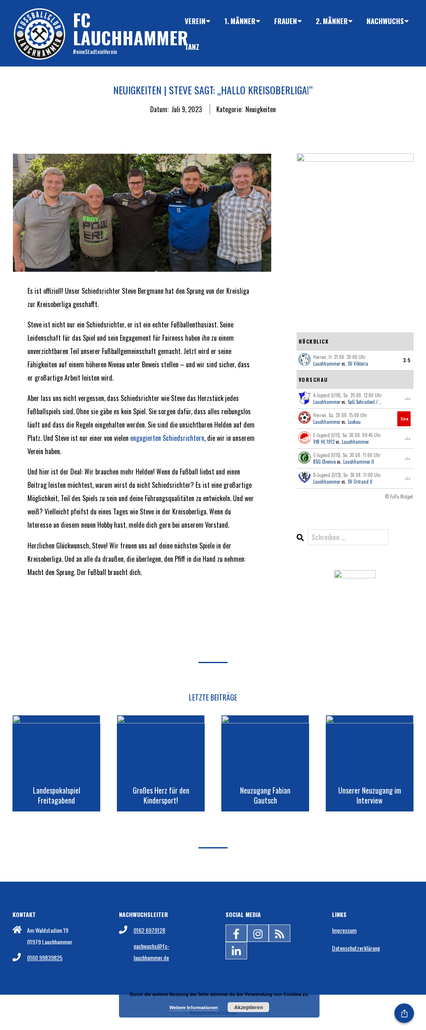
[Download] (355, 577)
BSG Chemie (324, 461)
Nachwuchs (385, 21)
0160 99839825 (44, 957)
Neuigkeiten (260, 109)
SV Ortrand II (360, 481)
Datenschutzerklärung (356, 948)
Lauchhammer (326, 363)
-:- (408, 398)
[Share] (404, 1013)
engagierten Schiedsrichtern (167, 438)
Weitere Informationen (193, 1007)
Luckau (354, 421)
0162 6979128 (149, 930)
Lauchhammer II (358, 461)
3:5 (407, 360)
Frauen (285, 21)
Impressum (344, 930)
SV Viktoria (358, 363)
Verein (195, 21)
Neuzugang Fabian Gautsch (265, 795)
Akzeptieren (248, 1007)
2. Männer (332, 21)
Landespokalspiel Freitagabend (56, 795)
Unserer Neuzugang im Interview (369, 795)
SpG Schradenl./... (364, 401)
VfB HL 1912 (323, 441)
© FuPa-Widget (399, 496)
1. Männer (239, 21)
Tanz (192, 47)
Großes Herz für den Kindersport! (161, 795)
